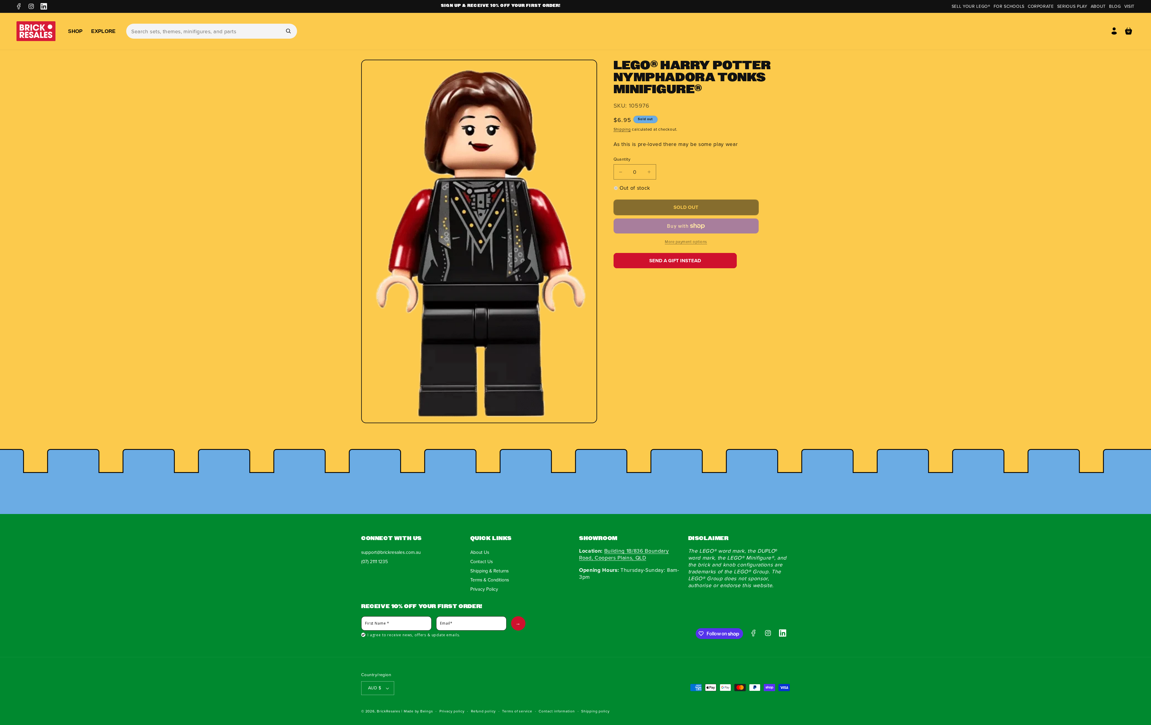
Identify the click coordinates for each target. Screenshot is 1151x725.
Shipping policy (595, 711)
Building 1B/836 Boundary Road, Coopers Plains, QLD (624, 554)
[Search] (288, 31)
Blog (1115, 6)
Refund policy (483, 711)
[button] (1128, 31)
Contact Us (481, 561)
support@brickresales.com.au (391, 552)
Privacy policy (452, 711)
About (1098, 6)
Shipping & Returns (489, 570)
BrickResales (388, 711)
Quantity (622, 159)
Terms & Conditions (489, 579)
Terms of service (517, 711)
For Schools (1009, 6)
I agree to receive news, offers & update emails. (413, 634)
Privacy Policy (484, 589)
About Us (479, 552)
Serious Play (1072, 6)
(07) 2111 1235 (374, 561)
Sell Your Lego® (971, 6)
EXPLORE (103, 31)
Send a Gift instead (675, 260)
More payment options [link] (686, 241)
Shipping (622, 129)
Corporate (1041, 6)
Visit (1129, 6)
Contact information (557, 711)
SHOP (75, 31)
